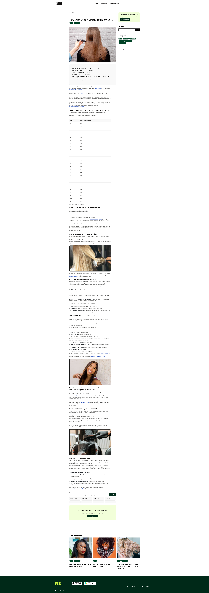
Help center (143, 583)
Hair (71, 23)
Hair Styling (129, 41)
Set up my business (92, 516)
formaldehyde (82, 93)
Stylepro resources (131, 586)
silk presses (92, 356)
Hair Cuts (121, 41)
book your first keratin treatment (76, 106)
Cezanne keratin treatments (75, 89)
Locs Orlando (96, 501)
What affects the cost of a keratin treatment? (83, 70)
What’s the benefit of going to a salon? (81, 80)
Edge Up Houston (85, 498)
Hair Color (132, 38)
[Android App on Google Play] (90, 583)
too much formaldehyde (74, 276)
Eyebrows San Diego (109, 501)
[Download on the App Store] (77, 583)
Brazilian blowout (97, 88)
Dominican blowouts (100, 356)
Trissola (100, 219)
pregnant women (104, 353)
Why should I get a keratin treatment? (81, 74)
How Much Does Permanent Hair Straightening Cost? (80, 565)
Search (121, 26)
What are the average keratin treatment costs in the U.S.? (86, 68)
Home (128, 583)
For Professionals (114, 3)
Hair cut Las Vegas (73, 498)
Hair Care (77, 23)
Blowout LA (84, 501)
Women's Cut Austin (74, 501)
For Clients (96, 3)
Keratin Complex (94, 219)
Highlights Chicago (97, 498)
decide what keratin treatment (76, 488)
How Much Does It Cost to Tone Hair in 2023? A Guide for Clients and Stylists (127, 566)
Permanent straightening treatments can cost (80, 395)
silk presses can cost (85, 402)
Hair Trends (122, 43)
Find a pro (112, 494)
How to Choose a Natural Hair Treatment (101, 565)
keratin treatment (105, 86)
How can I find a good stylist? (79, 82)
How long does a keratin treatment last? (81, 72)
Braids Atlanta (108, 498)
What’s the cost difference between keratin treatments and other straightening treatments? (91, 77)
